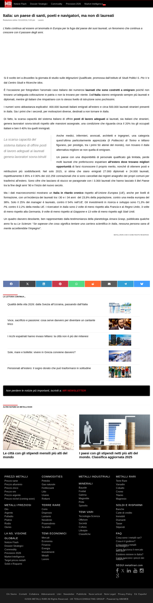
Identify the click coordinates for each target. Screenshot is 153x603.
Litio (44, 491)
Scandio (46, 527)
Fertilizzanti (48, 488)
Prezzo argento (12, 495)
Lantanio (46, 516)
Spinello (83, 505)
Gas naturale (48, 484)
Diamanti (121, 520)
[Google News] (118, 577)
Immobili (120, 516)
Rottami (46, 498)
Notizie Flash (20, 4)
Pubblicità (81, 594)
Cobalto (120, 488)
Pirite (81, 502)
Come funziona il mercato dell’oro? (129, 550)
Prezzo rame (11, 481)
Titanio (119, 495)
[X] (123, 571)
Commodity (56, 4)
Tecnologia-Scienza (89, 516)
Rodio (7, 523)
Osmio (7, 527)
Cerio (45, 509)
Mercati (45, 537)
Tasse (119, 523)
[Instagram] (142, 571)
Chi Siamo (11, 594)
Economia (47, 541)
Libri (59, 594)
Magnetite (84, 498)
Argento (8, 513)
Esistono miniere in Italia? (129, 554)
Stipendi (120, 527)
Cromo (119, 491)
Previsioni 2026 (73, 4)
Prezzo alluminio (13, 484)
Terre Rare (121, 481)
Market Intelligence (95, 4)
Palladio (8, 516)
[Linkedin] (129, 571)
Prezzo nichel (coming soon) (19, 498)
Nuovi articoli (95, 594)
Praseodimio (48, 523)
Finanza (46, 545)
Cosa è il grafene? (125, 541)
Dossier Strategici (38, 4)
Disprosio (47, 513)
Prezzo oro (10, 491)
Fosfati (82, 491)
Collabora (34, 594)
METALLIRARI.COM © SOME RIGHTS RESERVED (131, 235)
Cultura (83, 527)
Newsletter (69, 594)
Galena (83, 495)
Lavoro (45, 559)
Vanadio (120, 484)
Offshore (83, 520)
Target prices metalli (15, 560)
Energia (46, 548)
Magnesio (121, 498)
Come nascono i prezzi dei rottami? (130, 558)
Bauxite (83, 487)
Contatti (23, 594)
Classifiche (85, 534)
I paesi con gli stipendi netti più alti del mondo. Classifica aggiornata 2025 (108, 455)
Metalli (45, 555)
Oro (6, 509)
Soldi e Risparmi (13, 564)
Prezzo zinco (11, 488)
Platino (8, 520)
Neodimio (47, 520)
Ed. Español (140, 594)
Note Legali (110, 594)
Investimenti (48, 552)
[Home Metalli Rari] (8, 6)
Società (83, 523)
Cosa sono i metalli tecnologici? (126, 545)
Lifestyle (83, 530)
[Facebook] (117, 571)
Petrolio (46, 481)
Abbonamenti (48, 594)
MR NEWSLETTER (74, 390)
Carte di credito (124, 513)
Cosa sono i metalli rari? (129, 537)
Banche (120, 509)
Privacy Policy (125, 594)
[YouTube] (135, 571)
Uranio (45, 495)
